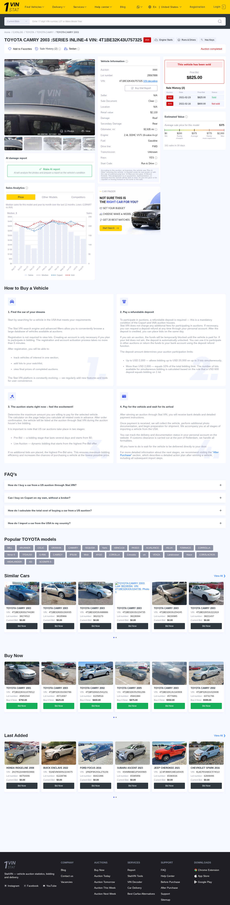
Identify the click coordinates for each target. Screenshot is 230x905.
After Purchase (169, 887)
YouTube (51, 885)
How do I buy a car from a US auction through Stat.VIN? (42, 485)
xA (144, 554)
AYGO (99, 554)
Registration (197, 6)
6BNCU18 (119, 548)
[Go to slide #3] (52, 143)
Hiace (189, 554)
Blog (123, 6)
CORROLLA (204, 548)
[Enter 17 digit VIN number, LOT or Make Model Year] (220, 21)
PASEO (135, 548)
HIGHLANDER (14, 562)
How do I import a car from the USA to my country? (39, 523)
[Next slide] (90, 94)
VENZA (156, 554)
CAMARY (73, 548)
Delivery (57, 6)
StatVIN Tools (135, 876)
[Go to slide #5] (92, 143)
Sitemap (165, 899)
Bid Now (22, 626)
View (87, 131)
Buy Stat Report (143, 88)
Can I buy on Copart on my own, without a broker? (39, 497)
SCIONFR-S (45, 562)
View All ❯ (220, 575)
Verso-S (11, 554)
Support (165, 893)
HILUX (169, 548)
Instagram (13, 885)
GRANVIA (56, 548)
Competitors (78, 197)
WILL (9, 548)
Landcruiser (173, 554)
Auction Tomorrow (104, 882)
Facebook (32, 885)
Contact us (67, 876)
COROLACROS (207, 554)
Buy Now (99, 870)
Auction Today (102, 876)
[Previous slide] (9, 94)
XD (30, 562)
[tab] (113, 637)
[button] (17, 21)
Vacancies (66, 882)
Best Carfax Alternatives (141, 893)
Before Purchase (170, 882)
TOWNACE (185, 548)
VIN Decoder (134, 882)
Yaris (104, 548)
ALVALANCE (152, 548)
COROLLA (114, 554)
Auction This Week (105, 887)
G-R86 (42, 554)
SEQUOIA (90, 548)
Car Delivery (134, 887)
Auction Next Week (105, 893)
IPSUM (73, 554)
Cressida (131, 554)
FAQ (163, 870)
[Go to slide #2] (33, 143)
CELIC (41, 548)
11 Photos (69, 131)
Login (217, 6)
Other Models (49, 197)
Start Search (109, 228)
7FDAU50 (27, 554)
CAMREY (57, 554)
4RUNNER (25, 548)
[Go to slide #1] (13, 143)
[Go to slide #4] (72, 143)
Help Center (168, 876)
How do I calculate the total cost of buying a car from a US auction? (50, 510)
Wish (86, 554)
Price (21, 197)
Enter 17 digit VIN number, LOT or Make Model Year (57, 21)
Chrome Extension (208, 870)
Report (131, 870)
